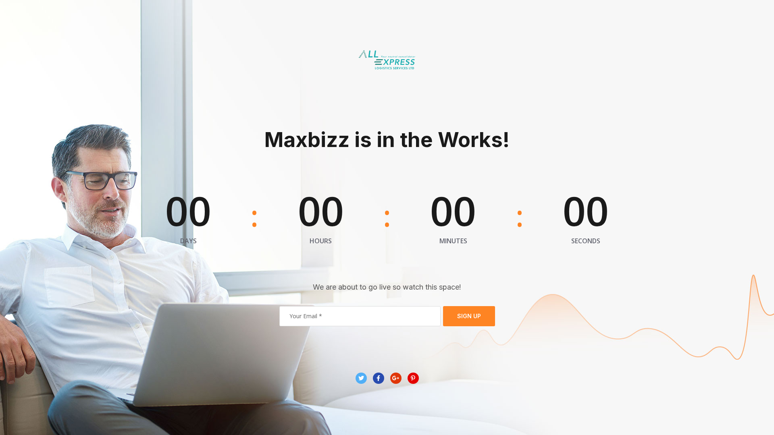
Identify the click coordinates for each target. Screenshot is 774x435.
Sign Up (469, 316)
